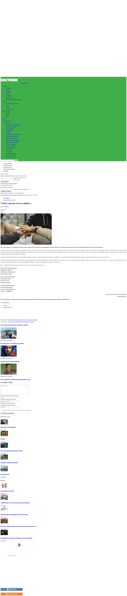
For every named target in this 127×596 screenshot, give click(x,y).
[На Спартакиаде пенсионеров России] (4, 447)
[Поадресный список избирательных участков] (4, 511)
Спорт (5, 118)
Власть (5, 101)
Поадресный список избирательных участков (14, 514)
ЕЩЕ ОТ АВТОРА (23, 325)
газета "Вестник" (5, 206)
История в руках (10, 128)
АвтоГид (8, 132)
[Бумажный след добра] (4, 487)
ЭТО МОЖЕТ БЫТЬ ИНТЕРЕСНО (10, 325)
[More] (37, 312)
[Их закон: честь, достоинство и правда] (9, 338)
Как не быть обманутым (12, 136)
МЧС (7, 116)
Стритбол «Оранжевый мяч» (9, 462)
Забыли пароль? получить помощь (9, 183)
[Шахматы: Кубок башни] (4, 424)
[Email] (16, 312)
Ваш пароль (17, 179)
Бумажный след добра (7, 491)
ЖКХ (7, 90)
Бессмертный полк (7, 120)
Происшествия (7, 111)
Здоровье (8, 91)
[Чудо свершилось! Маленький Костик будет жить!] (9, 374)
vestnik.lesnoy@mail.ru (12, 555)
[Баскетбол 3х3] (4, 471)
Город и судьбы (10, 157)
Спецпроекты (6, 122)
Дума (7, 105)
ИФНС (8, 107)
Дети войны (9, 149)
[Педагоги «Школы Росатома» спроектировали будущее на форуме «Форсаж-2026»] (4, 523)
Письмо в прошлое (11, 143)
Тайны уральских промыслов (13, 124)
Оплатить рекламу (8, 165)
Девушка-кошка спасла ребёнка (10, 361)
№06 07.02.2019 (7, 307)
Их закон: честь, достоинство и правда (12, 343)
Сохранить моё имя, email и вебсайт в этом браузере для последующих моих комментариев (17, 410)
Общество (6, 86)
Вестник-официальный (9, 169)
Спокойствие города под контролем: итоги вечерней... (17, 538)
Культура (8, 93)
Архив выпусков (7, 167)
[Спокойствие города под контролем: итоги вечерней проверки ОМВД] (4, 534)
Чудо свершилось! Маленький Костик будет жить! (16, 379)
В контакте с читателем (12, 138)
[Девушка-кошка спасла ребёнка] (9, 356)
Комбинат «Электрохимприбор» (14, 99)
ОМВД (8, 113)
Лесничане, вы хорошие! (12, 142)
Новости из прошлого (11, 126)
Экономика (9, 95)
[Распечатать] (21, 312)
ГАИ (7, 115)
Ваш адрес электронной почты (21, 189)
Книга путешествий (11, 155)
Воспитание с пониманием (12, 140)
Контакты (6, 171)
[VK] (32, 312)
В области (8, 88)
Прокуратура (9, 109)
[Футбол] (4, 435)
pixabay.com (6, 302)
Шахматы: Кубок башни (8, 427)
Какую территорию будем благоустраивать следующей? (23, 319)
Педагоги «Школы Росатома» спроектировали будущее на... (18, 526)
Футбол (3, 439)
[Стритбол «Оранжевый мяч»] (4, 459)
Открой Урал (9, 130)
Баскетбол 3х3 (5, 474)
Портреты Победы (10, 147)
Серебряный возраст (11, 153)
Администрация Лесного (12, 103)
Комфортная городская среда (13, 134)
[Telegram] (27, 312)
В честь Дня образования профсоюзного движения (22, 321)
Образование (9, 97)
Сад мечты (9, 151)
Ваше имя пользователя (20, 177)
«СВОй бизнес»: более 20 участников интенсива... (15, 502)
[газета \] (63, 545)
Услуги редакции (8, 163)
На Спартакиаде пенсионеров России (12, 450)
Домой (2, 195)
